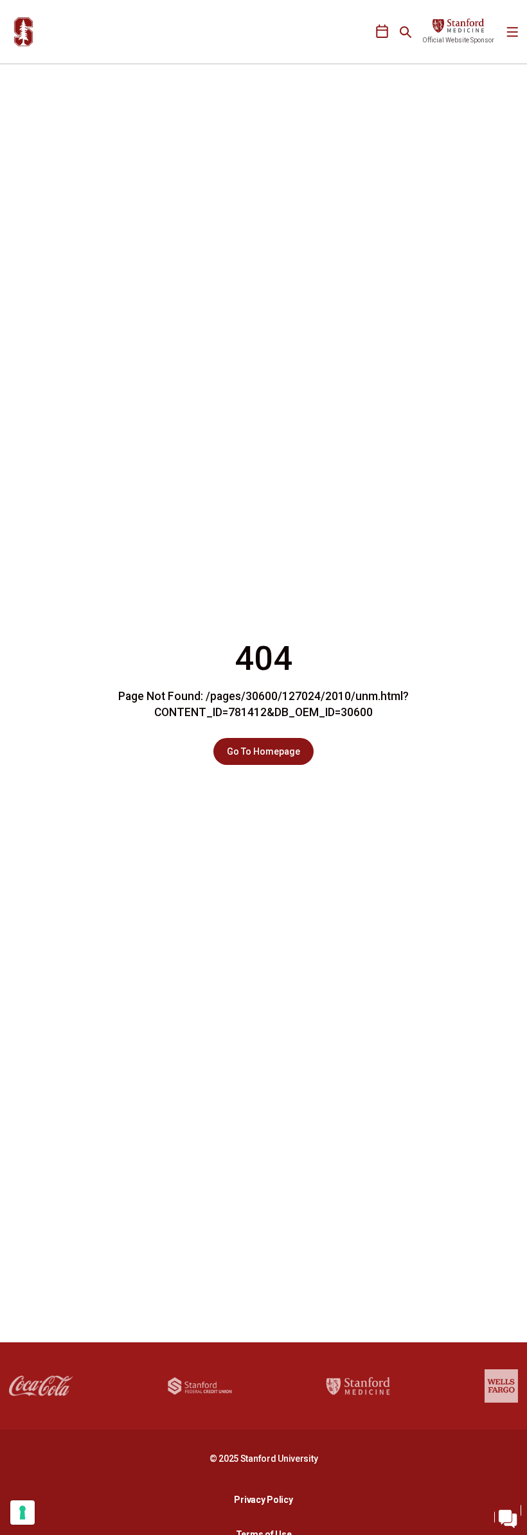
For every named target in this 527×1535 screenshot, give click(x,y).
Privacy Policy (266, 1499)
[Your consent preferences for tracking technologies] (22, 1512)
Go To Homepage (263, 751)
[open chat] (507, 1515)
